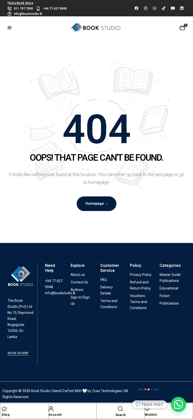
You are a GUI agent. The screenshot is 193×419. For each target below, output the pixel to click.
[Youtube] (172, 8)
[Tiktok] (163, 8)
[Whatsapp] (154, 8)
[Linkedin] (181, 8)
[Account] (51, 408)
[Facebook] (136, 8)
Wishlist (151, 414)
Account (55, 414)
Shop (6, 414)
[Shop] (4, 408)
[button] (178, 404)
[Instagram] (145, 8)
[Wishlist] (147, 408)
